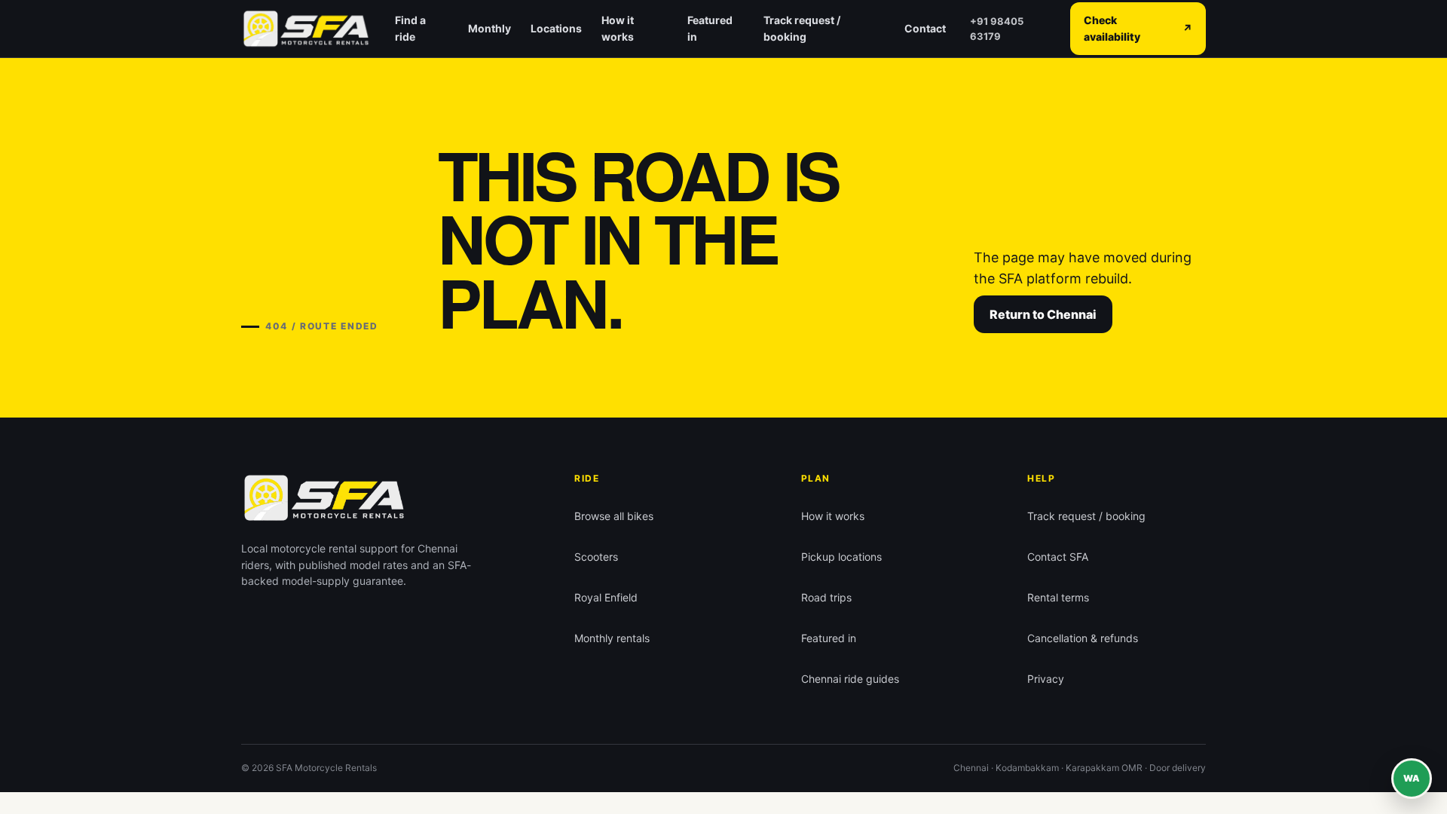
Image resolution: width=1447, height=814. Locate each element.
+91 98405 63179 (996, 28)
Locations (556, 28)
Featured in (710, 28)
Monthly (489, 28)
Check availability (1138, 28)
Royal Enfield (606, 597)
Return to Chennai (1043, 314)
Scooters (596, 556)
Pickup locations (841, 556)
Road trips (826, 597)
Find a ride (410, 28)
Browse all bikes (613, 516)
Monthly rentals (612, 638)
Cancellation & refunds (1082, 638)
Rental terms (1058, 597)
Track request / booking (801, 28)
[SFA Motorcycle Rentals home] (306, 28)
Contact (925, 28)
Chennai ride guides (850, 678)
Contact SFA (1057, 556)
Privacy (1045, 678)
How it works (617, 28)
